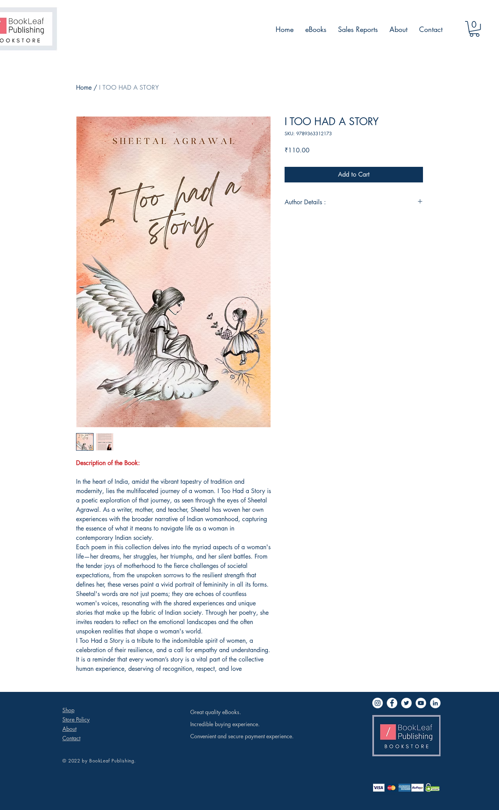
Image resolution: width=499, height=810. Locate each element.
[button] (474, 29)
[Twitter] (406, 703)
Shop (68, 710)
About (69, 728)
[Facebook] (392, 703)
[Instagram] (377, 703)
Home (84, 87)
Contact (71, 738)
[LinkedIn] (435, 703)
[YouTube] (421, 703)
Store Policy (76, 719)
